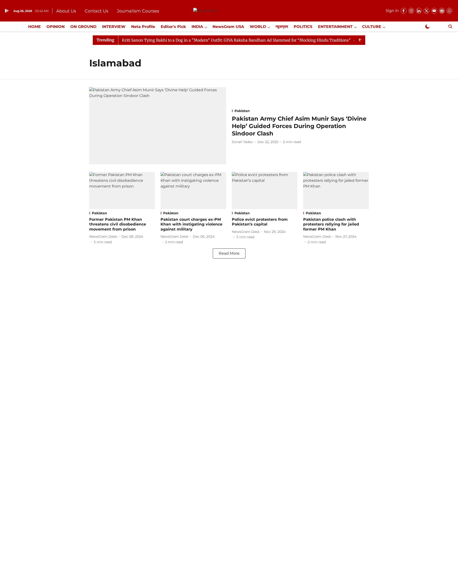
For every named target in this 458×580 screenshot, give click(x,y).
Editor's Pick (173, 26)
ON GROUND (83, 26)
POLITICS (303, 26)
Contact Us (96, 11)
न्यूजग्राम (282, 26)
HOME (34, 26)
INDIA (197, 26)
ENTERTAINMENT (335, 26)
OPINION (56, 26)
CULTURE (371, 26)
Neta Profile (143, 26)
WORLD (258, 26)
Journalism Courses (138, 11)
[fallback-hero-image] (157, 125)
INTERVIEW (113, 26)
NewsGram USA (228, 26)
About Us (66, 11)
